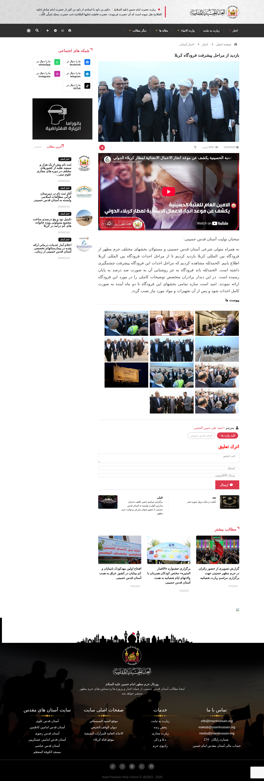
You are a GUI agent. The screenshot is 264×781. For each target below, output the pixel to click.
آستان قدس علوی (47, 721)
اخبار (235, 30)
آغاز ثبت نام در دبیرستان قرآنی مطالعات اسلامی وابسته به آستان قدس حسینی (52, 197)
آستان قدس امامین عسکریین (47, 739)
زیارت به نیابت (211, 30)
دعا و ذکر (160, 739)
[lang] (28, 30)
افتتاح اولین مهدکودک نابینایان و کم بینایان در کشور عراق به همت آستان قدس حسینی (120, 573)
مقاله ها (163, 30)
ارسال (224, 485)
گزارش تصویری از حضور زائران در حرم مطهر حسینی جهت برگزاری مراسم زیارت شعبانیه (219, 573)
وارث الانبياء (187, 30)
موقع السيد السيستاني (103, 721)
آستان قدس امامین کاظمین (47, 727)
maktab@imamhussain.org (216, 727)
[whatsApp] (63, 30)
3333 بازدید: (208, 147)
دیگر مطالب (139, 30)
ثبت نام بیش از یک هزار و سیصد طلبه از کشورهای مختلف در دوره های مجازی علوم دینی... (54, 169)
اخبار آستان (187, 44)
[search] (37, 30)
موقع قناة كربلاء (103, 739)
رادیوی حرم (160, 745)
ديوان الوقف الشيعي (104, 727)
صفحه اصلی (223, 44)
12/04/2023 (230, 147)
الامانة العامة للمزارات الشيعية (103, 733)
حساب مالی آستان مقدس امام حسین (217, 745)
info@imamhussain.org (217, 721)
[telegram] (55, 30)
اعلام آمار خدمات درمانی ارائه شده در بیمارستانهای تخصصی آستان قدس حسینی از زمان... (52, 248)
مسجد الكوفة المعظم (47, 752)
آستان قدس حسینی (201, 435)
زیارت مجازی (160, 733)
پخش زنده (160, 727)
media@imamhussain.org (216, 733)
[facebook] (69, 30)
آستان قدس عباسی (47, 745)
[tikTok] (113, 766)
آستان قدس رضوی (47, 733)
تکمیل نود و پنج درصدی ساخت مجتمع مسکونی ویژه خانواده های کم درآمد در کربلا (52, 222)
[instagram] (122, 766)
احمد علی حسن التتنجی (208, 428)
